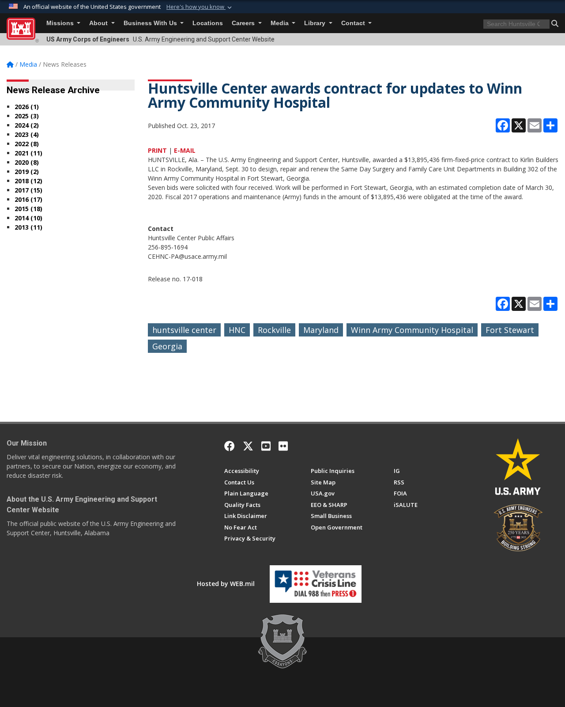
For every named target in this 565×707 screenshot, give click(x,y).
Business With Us (151, 23)
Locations (207, 23)
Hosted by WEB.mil (226, 583)
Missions (60, 23)
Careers (244, 23)
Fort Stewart (510, 330)
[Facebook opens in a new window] (229, 446)
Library (315, 23)
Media (280, 23)
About (99, 23)
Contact (354, 23)
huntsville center (184, 330)
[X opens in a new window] (248, 446)
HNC (237, 330)
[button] (200, 7)
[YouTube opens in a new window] (266, 446)
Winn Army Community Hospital (412, 330)
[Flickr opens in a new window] (283, 446)
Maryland (321, 330)
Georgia (167, 346)
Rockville (274, 330)
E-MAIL (185, 150)
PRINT (157, 150)
